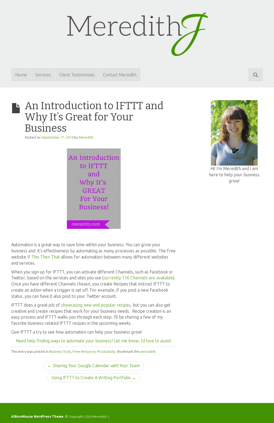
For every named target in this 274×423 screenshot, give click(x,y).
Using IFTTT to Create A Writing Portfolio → (93, 377)
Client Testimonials (77, 74)
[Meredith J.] (137, 33)
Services (43, 74)
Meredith (86, 137)
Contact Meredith (119, 74)
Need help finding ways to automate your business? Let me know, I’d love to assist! (94, 340)
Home (21, 74)
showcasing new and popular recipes (96, 305)
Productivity (106, 351)
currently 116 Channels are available (138, 277)
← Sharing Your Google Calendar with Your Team (93, 365)
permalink (147, 351)
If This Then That (43, 256)
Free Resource (84, 351)
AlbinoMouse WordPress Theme (37, 416)
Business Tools (60, 351)
